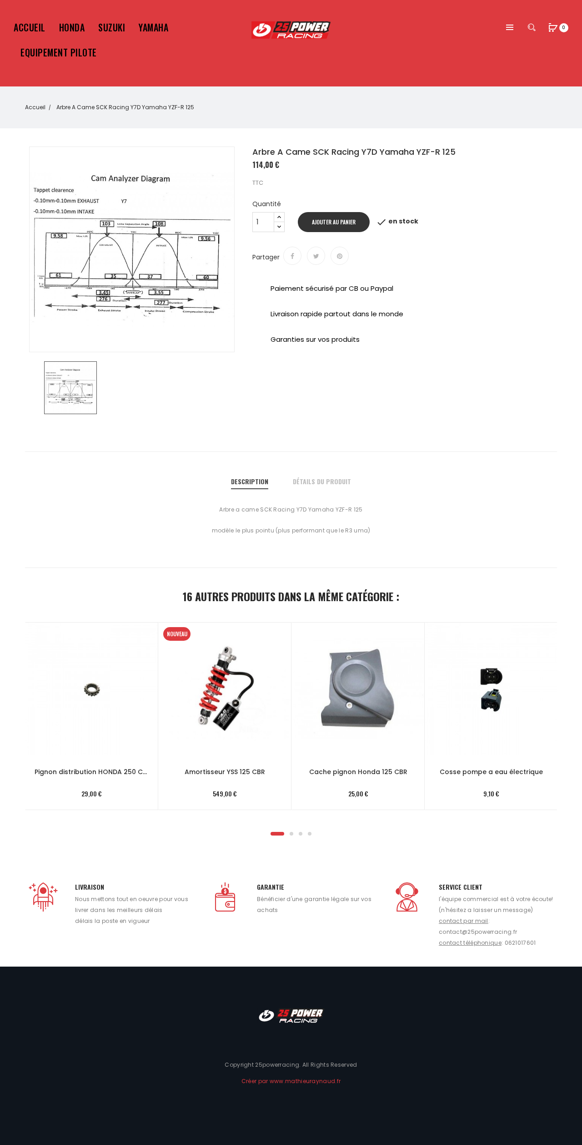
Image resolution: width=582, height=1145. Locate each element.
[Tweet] (316, 256)
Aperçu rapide (82, 678)
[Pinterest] (340, 256)
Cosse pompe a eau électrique (491, 771)
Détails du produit (322, 481)
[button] (553, 28)
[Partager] (292, 256)
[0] (553, 27)
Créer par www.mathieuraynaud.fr (291, 1081)
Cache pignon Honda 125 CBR (358, 771)
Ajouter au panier (334, 222)
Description (249, 481)
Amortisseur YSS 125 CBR (225, 771)
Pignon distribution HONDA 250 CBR (92, 771)
